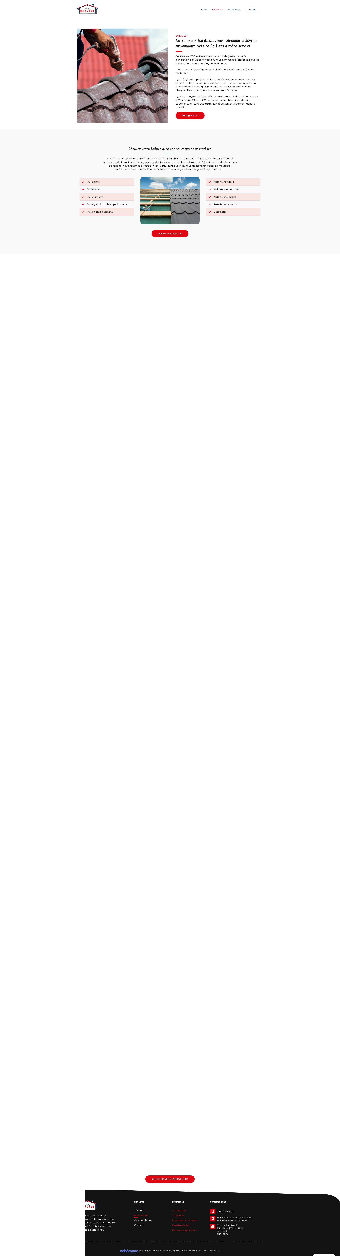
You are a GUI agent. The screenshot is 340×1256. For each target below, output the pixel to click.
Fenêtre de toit (181, 1225)
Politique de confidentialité (194, 1250)
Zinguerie (178, 1215)
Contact (139, 1225)
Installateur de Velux (184, 1220)
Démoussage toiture (184, 1230)
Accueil (138, 1210)
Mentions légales (171, 1250)
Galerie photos (143, 1220)
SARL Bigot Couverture (150, 1250)
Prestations (141, 1215)
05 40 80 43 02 (225, 1211)
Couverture (179, 1210)
